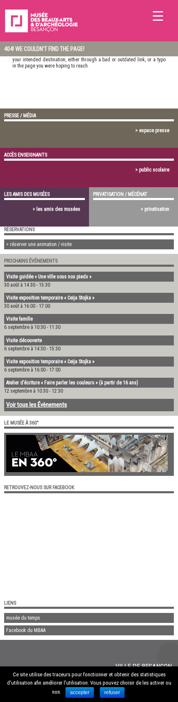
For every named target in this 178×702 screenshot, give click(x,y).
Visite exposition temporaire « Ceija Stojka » (50, 298)
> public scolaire (152, 170)
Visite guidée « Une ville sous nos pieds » (48, 277)
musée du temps (23, 618)
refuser (112, 692)
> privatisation (155, 209)
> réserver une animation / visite (39, 244)
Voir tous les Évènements (36, 404)
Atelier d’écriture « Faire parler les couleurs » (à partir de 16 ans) (72, 383)
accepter (79, 692)
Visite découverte (24, 340)
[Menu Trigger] (158, 15)
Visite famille (19, 319)
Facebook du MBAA (26, 630)
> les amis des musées (56, 209)
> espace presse (152, 130)
